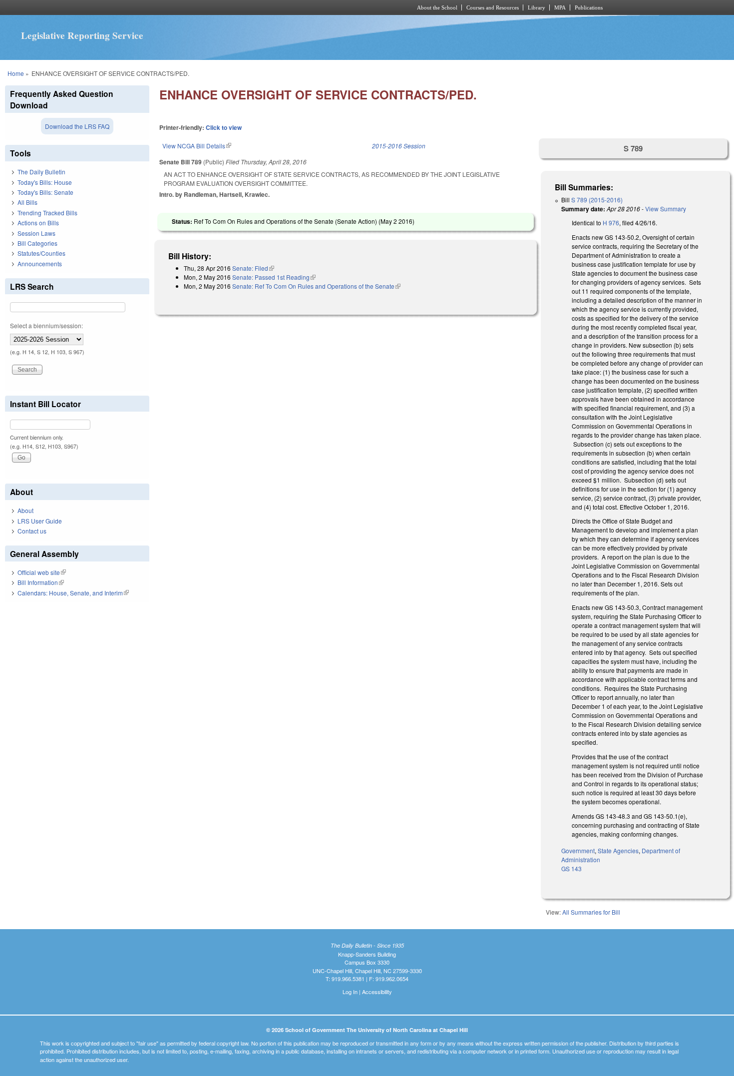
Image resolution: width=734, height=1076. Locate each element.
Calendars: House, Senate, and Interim (73, 592)
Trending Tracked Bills (47, 212)
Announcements (39, 263)
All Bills (27, 202)
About (25, 510)
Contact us (31, 531)
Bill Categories (37, 243)
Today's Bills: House (44, 182)
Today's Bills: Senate (45, 192)
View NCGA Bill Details (196, 145)
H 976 (611, 222)
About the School (437, 7)
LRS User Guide (39, 521)
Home (15, 73)
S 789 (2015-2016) (597, 199)
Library (536, 7)
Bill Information (40, 582)
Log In (350, 992)
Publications (589, 7)
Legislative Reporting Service (82, 35)
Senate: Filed (253, 268)
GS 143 (571, 868)
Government (578, 850)
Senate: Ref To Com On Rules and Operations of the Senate (316, 286)
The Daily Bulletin (41, 171)
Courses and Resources (492, 7)
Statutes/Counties (41, 253)
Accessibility (377, 992)
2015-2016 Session (398, 145)
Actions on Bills (38, 222)
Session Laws (36, 233)
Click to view (224, 127)
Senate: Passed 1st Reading (274, 277)
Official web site (41, 572)
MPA (560, 7)
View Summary (665, 208)
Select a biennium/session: (46, 325)
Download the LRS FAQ (77, 126)
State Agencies (618, 850)
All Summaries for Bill (591, 912)
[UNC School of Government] (235, 7)
